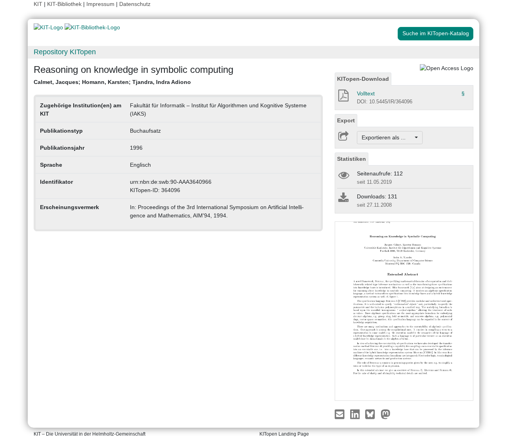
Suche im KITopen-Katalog (435, 33)
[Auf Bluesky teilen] (372, 414)
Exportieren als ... (388, 137)
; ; (112, 82)
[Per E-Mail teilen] (340, 414)
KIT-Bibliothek (65, 4)
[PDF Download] (343, 98)
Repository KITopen (65, 52)
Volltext (366, 93)
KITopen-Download (363, 79)
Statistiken (351, 159)
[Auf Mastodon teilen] (386, 414)
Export (346, 120)
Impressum (100, 4)
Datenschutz (135, 4)
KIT (38, 4)
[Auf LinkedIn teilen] (356, 414)
